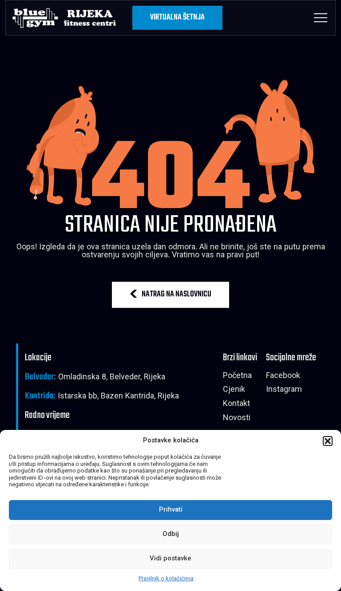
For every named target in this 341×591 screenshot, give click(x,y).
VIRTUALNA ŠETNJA (177, 17)
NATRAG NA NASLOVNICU (176, 294)
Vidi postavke (170, 559)
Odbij (171, 534)
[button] (327, 441)
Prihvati (170, 510)
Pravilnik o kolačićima (166, 579)
